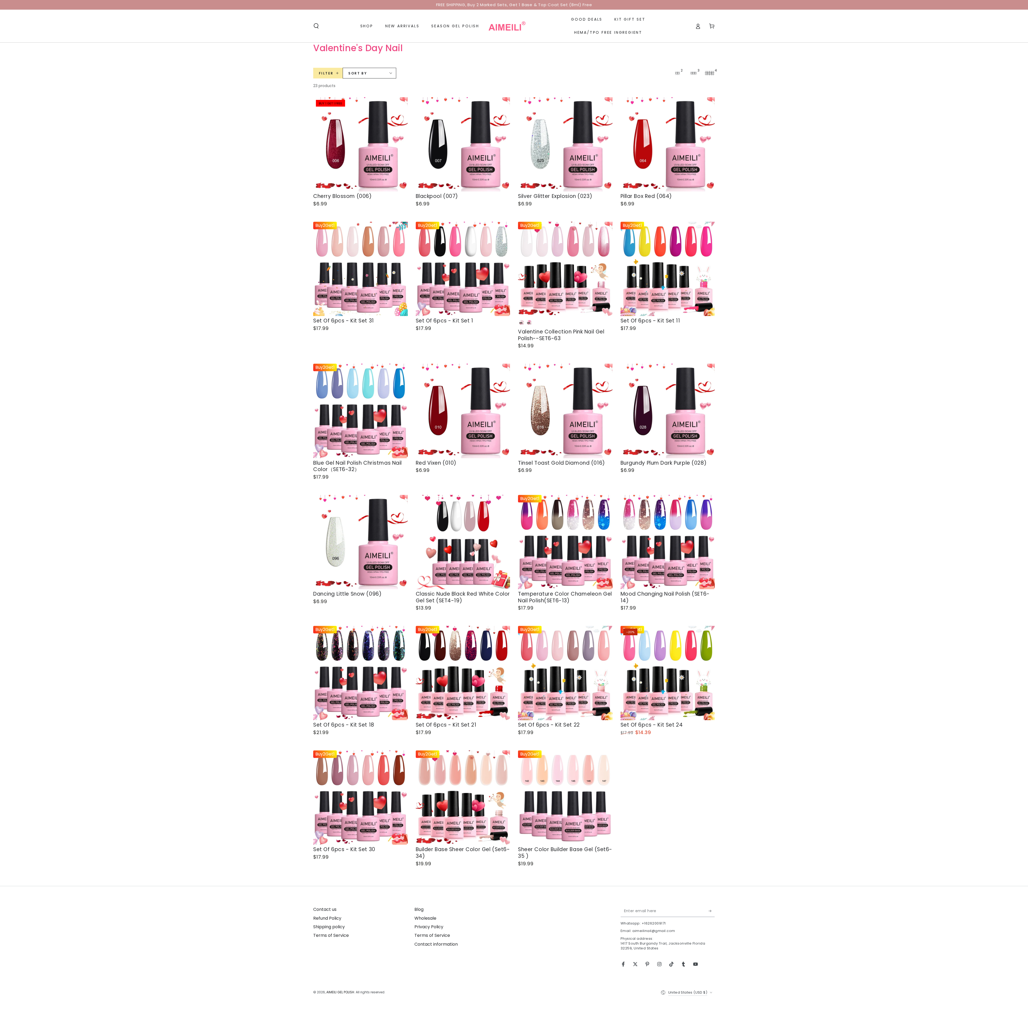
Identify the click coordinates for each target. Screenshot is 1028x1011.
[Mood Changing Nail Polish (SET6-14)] (668, 542)
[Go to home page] (507, 26)
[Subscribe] (712, 911)
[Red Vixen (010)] (463, 411)
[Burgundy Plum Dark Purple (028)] (668, 411)
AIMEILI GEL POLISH (340, 992)
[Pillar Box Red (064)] (668, 144)
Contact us (325, 909)
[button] (316, 26)
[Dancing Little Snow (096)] (360, 542)
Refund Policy (327, 918)
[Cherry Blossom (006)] (360, 144)
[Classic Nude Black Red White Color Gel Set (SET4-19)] (463, 542)
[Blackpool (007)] (463, 144)
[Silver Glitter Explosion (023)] (565, 144)
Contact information (436, 944)
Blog (419, 909)
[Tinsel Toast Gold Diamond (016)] (565, 411)
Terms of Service (331, 935)
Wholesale (425, 918)
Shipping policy (329, 927)
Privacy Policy (428, 927)
